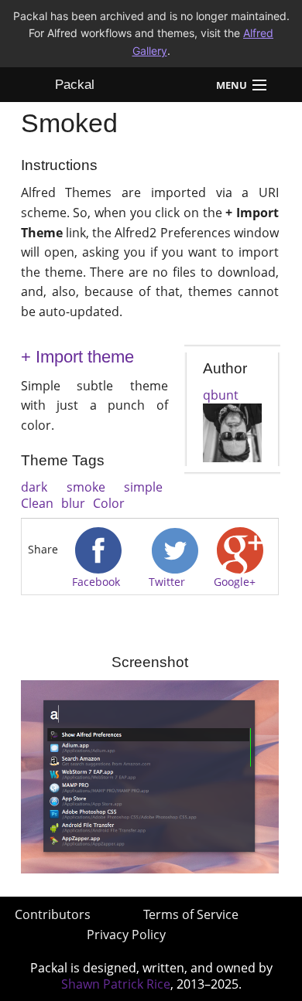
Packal (74, 84)
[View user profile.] (232, 431)
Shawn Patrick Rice (115, 983)
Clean (37, 503)
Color (109, 503)
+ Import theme (77, 356)
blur (73, 503)
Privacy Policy (126, 934)
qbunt (221, 394)
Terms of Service (191, 914)
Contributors (53, 914)
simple (143, 486)
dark (34, 486)
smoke (86, 486)
